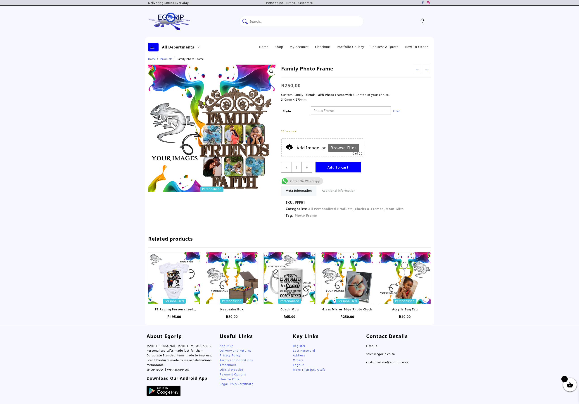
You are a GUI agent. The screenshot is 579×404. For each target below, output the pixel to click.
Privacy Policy (230, 355)
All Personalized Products (330, 209)
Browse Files (343, 147)
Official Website (231, 370)
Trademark (228, 365)
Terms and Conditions (236, 360)
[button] (271, 72)
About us (226, 346)
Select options (174, 298)
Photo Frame (306, 215)
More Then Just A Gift (309, 370)
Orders (298, 360)
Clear (396, 111)
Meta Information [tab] (299, 191)
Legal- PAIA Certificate (236, 384)
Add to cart (338, 167)
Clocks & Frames (369, 209)
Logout (298, 365)
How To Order (230, 379)
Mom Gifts (394, 209)
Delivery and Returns (235, 350)
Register (299, 346)
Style (287, 111)
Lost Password (304, 350)
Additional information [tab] (339, 191)
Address (299, 355)
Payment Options (233, 374)
